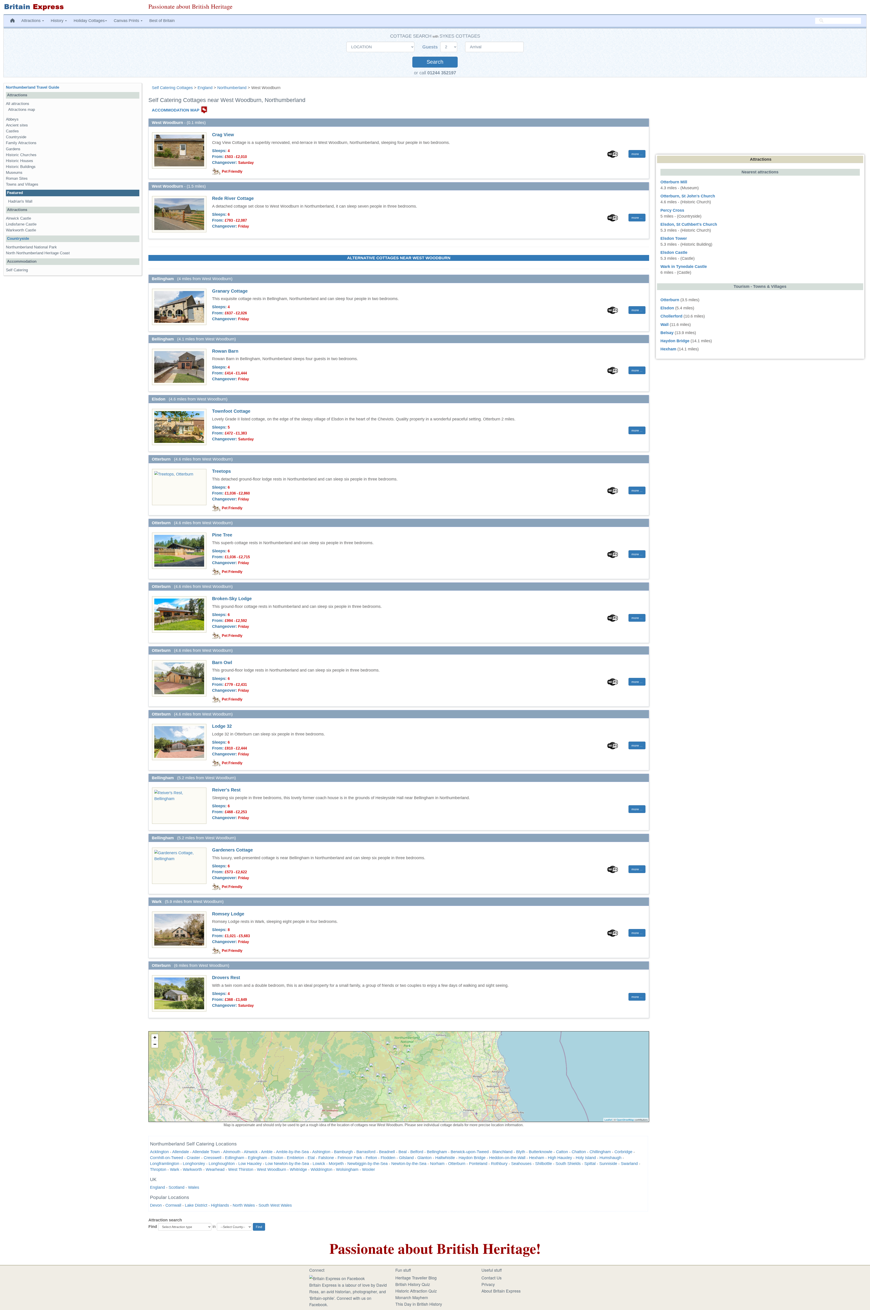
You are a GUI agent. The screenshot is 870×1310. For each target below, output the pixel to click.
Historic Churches (21, 155)
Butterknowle (540, 1152)
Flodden (388, 1157)
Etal (311, 1157)
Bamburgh (343, 1152)
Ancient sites (17, 125)
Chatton (579, 1152)
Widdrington (321, 1169)
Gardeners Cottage (232, 849)
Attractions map (21, 109)
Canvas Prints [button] (127, 20)
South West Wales (275, 1205)
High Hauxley (560, 1157)
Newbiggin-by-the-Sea (367, 1163)
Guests (430, 46)
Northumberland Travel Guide (32, 87)
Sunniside (608, 1163)
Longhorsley (194, 1163)
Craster (193, 1157)
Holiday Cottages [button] (89, 20)
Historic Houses (19, 161)
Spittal (590, 1163)
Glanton (424, 1157)
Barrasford (365, 1152)
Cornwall (173, 1205)
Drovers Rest (226, 977)
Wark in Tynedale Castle (683, 266)
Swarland (629, 1163)
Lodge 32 (222, 726)
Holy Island (586, 1157)
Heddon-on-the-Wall (507, 1157)
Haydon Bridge (472, 1157)
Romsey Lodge (228, 913)
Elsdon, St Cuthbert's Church (688, 224)
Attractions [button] (31, 20)
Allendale (180, 1152)
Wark (174, 1169)
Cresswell (212, 1157)
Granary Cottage (230, 291)
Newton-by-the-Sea (408, 1163)
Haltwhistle (445, 1157)
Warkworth (192, 1169)
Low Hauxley (250, 1163)
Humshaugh (610, 1157)
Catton (562, 1152)
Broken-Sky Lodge (232, 598)
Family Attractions (21, 143)
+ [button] (154, 1037)
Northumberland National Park (31, 247)
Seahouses (521, 1163)
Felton (371, 1157)
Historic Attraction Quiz (416, 1291)
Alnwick (251, 1152)
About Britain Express (501, 1291)
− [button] (154, 1044)
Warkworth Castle (21, 230)
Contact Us (491, 1278)
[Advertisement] (72, 349)
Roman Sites (17, 178)
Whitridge (298, 1169)
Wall (664, 324)
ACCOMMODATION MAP (175, 110)
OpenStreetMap (625, 1119)
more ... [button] (637, 154)
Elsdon (277, 1157)
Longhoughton (222, 1163)
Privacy (488, 1284)
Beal (403, 1152)
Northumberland (231, 87)
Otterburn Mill (673, 182)
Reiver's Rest (226, 789)
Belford (416, 1152)
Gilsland (406, 1157)
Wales (193, 1187)
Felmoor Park (350, 1157)
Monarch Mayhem (411, 1297)
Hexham (536, 1157)
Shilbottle (543, 1163)
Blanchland (502, 1152)
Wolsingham (347, 1169)
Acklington (159, 1152)
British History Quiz (412, 1284)
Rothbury (499, 1163)
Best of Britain (162, 20)
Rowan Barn (225, 351)
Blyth (520, 1152)
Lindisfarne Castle (21, 224)
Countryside (16, 137)
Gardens (13, 149)
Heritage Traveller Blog (416, 1278)
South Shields (568, 1163)
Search (435, 62)
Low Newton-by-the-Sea (287, 1163)
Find (152, 1226)
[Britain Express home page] (72, 7)
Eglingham (257, 1157)
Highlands (220, 1205)
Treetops (221, 471)
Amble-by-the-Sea (292, 1152)
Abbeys (12, 119)
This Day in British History (418, 1304)
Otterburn (456, 1163)
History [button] (58, 20)
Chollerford (671, 316)
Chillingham (600, 1152)
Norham (437, 1163)
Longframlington (164, 1163)
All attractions (17, 104)
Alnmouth (231, 1152)
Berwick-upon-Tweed (470, 1152)
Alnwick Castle (18, 218)
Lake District (196, 1205)
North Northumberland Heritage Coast (38, 253)
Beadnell (387, 1152)
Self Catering (17, 270)
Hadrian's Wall (20, 201)
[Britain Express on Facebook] (337, 1278)
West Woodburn (271, 1169)
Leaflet (608, 1119)
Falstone (326, 1157)
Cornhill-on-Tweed (166, 1157)
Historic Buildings (21, 167)
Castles (12, 131)
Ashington (321, 1152)
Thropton (158, 1169)
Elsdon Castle (673, 252)
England (205, 87)
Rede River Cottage (233, 198)
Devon (156, 1205)
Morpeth (336, 1163)
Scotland (176, 1187)
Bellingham (437, 1152)
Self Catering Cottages (172, 87)
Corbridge (623, 1152)
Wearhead (215, 1169)
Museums (14, 172)
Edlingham (234, 1157)
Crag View (223, 134)
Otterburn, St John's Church (687, 196)
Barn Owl (222, 662)
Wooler (368, 1169)
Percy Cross (672, 210)
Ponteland (478, 1163)
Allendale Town (206, 1152)
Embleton (295, 1157)
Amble (267, 1152)
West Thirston (240, 1169)
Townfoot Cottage (231, 411)
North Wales (244, 1205)
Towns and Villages (22, 184)
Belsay (667, 332)
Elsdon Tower (673, 238)
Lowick (319, 1163)
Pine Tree (222, 534)
